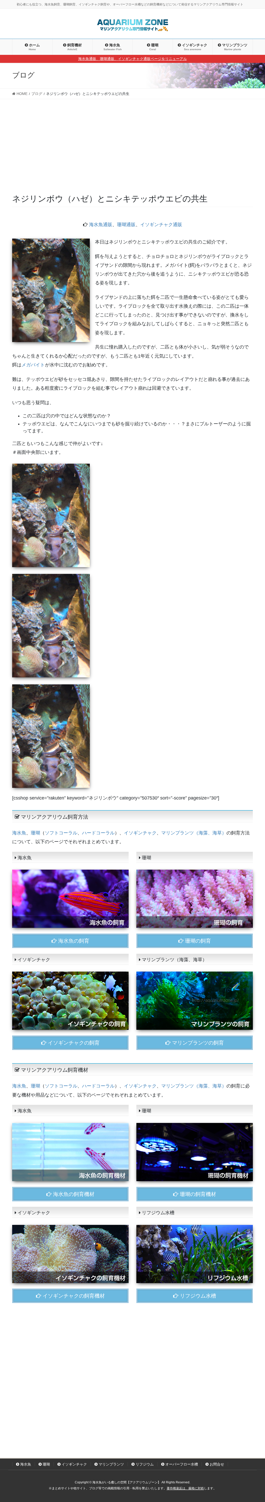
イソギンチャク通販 (161, 224)
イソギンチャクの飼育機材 (73, 1296)
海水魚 (19, 832)
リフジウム (144, 1464)
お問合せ (216, 1464)
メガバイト (33, 364)
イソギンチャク (140, 832)
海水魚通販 (100, 224)
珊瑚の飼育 (197, 941)
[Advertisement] (132, 154)
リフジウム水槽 (197, 1296)
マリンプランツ (111, 1464)
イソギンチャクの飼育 (73, 1043)
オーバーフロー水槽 (181, 1464)
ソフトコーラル (61, 832)
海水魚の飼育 (73, 941)
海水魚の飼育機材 (72, 1194)
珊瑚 (35, 832)
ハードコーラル (98, 832)
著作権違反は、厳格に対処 (185, 1488)
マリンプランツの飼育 (197, 1043)
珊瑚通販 (126, 224)
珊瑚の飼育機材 (197, 1194)
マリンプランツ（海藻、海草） (193, 832)
